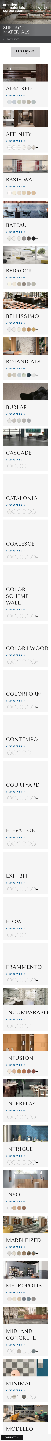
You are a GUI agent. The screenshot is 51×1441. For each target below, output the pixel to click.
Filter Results (25, 51)
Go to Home (13, 39)
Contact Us (12, 1437)
